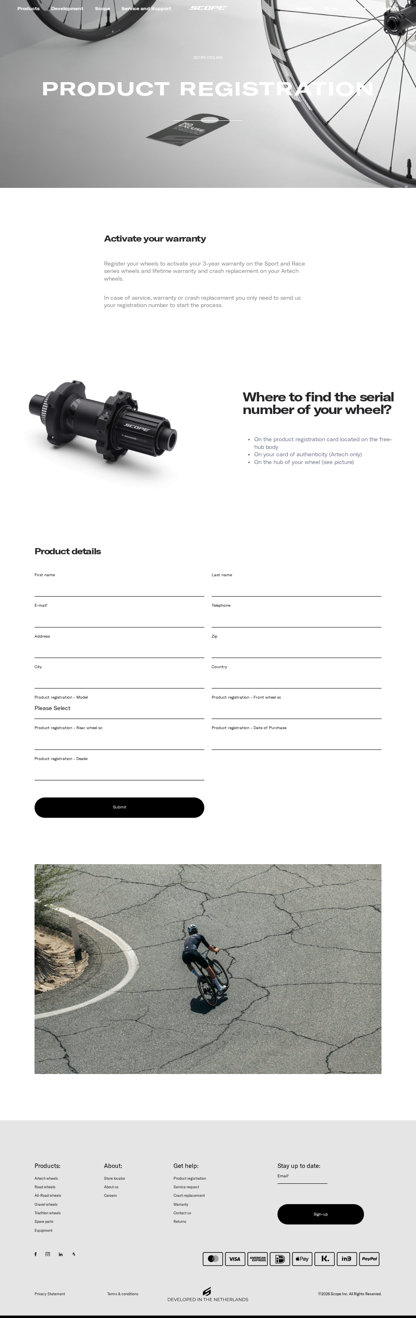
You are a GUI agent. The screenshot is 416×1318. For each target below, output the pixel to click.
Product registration (189, 1178)
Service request (186, 1186)
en (335, 8)
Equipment (43, 1230)
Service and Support (146, 8)
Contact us (182, 1212)
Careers (110, 1195)
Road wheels (45, 1186)
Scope (102, 8)
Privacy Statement (50, 1294)
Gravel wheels (46, 1204)
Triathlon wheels (48, 1212)
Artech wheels (46, 1178)
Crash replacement (189, 1195)
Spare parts (44, 1221)
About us (111, 1186)
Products (28, 8)
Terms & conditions (123, 1294)
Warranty (180, 1204)
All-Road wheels (48, 1195)
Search (304, 8)
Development (67, 8)
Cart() (390, 8)
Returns (179, 1221)
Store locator (114, 1178)
